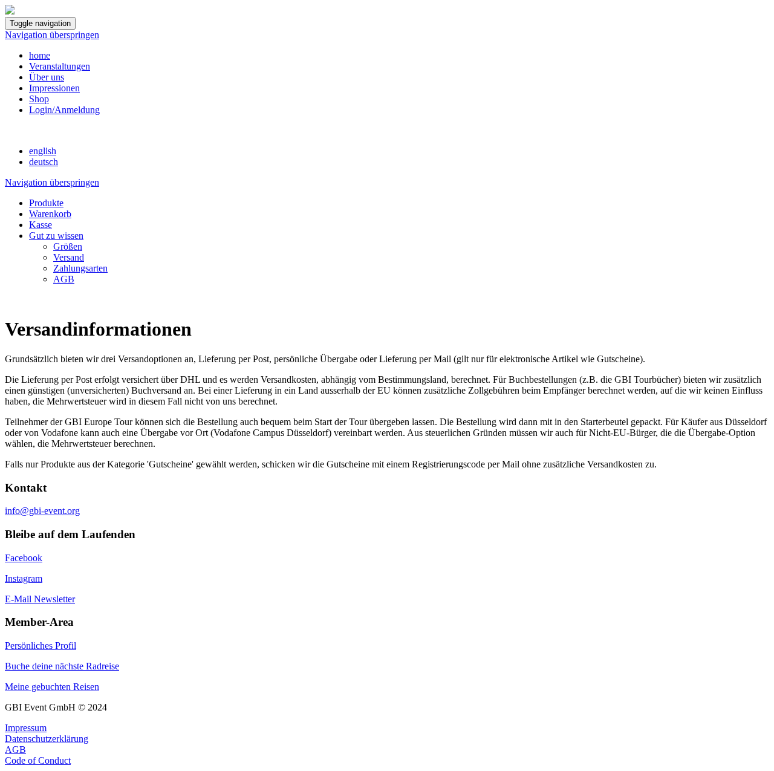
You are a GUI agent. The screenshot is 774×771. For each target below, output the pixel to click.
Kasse (40, 225)
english (42, 151)
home (39, 55)
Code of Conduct (38, 760)
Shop (39, 99)
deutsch (43, 162)
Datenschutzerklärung (46, 739)
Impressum (26, 728)
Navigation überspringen (52, 35)
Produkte (46, 203)
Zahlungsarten (80, 268)
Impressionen (54, 88)
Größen (67, 246)
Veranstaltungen (59, 66)
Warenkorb (50, 214)
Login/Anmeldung (64, 110)
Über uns (46, 77)
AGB (63, 279)
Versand (68, 257)
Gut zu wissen (56, 235)
